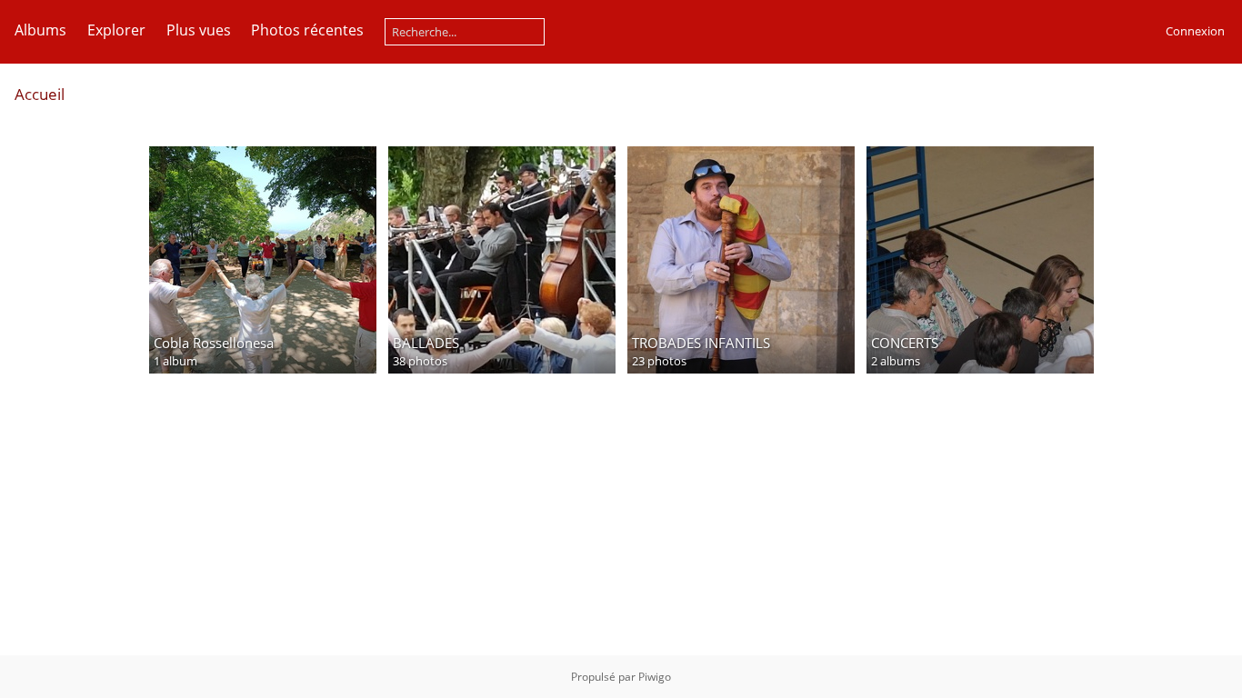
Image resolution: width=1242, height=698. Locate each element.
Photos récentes (307, 30)
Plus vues (198, 30)
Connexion (1195, 31)
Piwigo (654, 676)
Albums (40, 30)
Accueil (40, 94)
